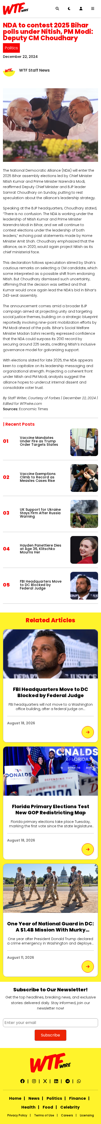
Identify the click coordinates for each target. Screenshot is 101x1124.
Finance (77, 1098)
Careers (67, 1115)
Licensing (87, 1115)
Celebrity (70, 1107)
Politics (11, 48)
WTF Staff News (34, 70)
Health (28, 1107)
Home (15, 1098)
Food (48, 1107)
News (33, 1098)
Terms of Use (44, 1115)
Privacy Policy (17, 1115)
